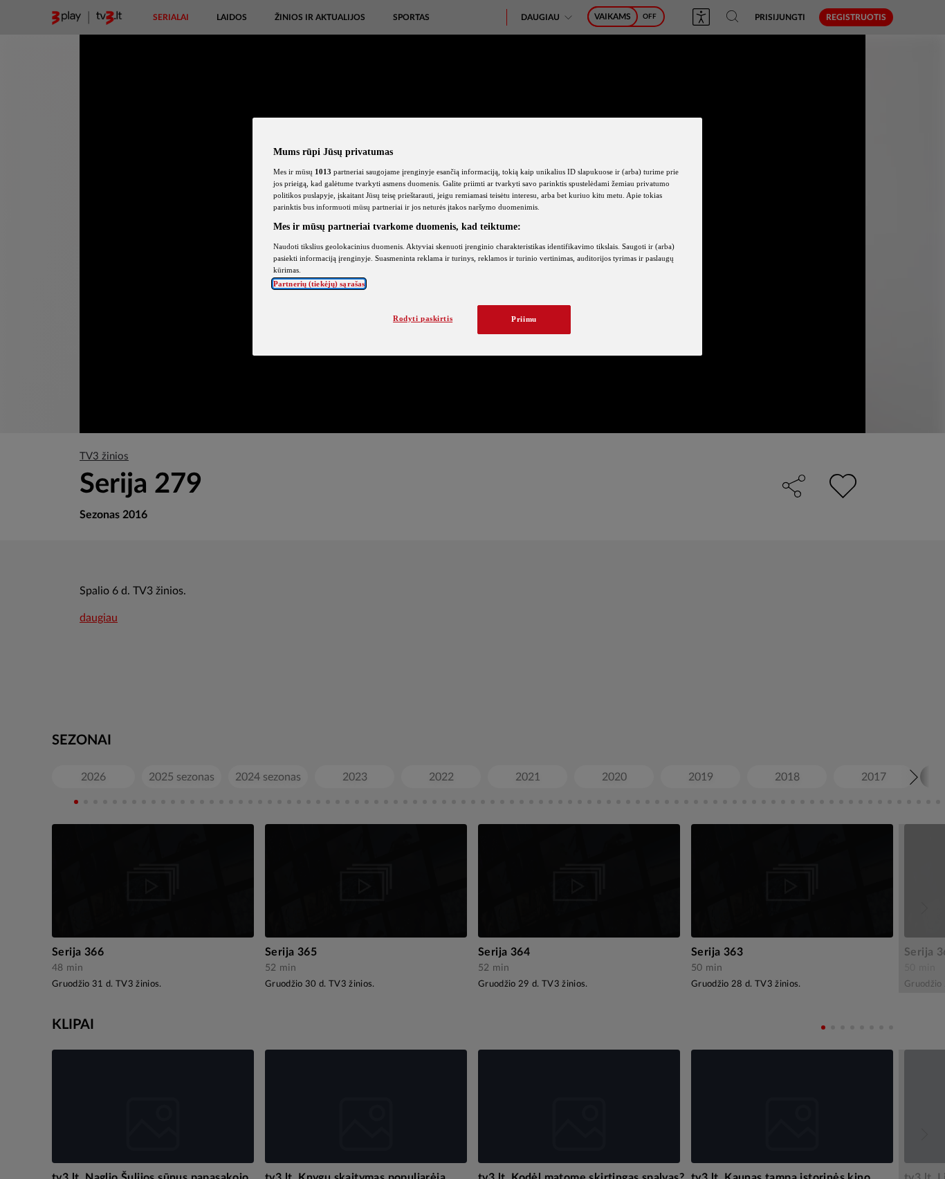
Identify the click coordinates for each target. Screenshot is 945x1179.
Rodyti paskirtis (422, 318)
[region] (477, 237)
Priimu (523, 319)
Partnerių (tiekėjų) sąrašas (319, 284)
